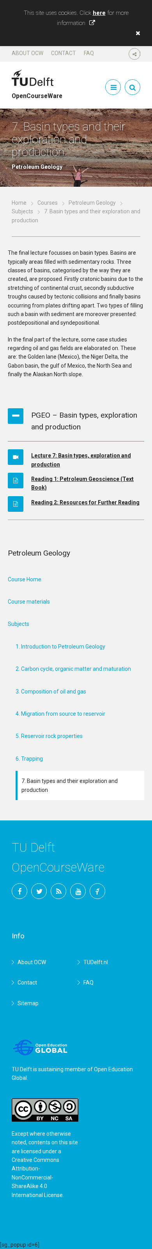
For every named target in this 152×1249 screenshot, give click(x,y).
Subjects (22, 211)
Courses (47, 203)
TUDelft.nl (95, 962)
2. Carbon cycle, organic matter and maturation (73, 669)
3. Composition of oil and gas (51, 691)
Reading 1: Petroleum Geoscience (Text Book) (82, 483)
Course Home (24, 579)
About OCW (27, 53)
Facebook (19, 891)
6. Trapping (29, 759)
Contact (63, 53)
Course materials (29, 602)
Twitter (39, 891)
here (99, 12)
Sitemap (28, 1003)
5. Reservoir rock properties (49, 736)
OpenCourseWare (37, 92)
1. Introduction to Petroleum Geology (60, 646)
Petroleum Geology (92, 203)
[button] (136, 33)
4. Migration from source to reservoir (60, 714)
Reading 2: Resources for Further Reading (85, 502)
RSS (58, 891)
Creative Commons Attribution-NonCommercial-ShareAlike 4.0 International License (37, 1177)
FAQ (89, 53)
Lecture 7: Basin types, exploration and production (81, 459)
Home (19, 203)
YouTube (78, 891)
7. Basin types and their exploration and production (69, 785)
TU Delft (97, 891)
